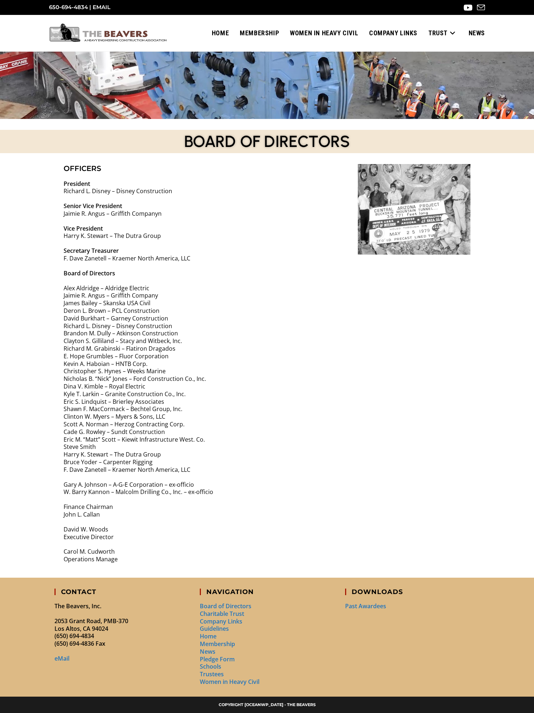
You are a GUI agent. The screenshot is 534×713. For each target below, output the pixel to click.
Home (208, 636)
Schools (210, 666)
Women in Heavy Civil (229, 682)
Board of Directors (225, 606)
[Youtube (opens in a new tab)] (468, 8)
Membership (217, 644)
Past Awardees (365, 606)
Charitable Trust (222, 614)
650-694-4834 (68, 7)
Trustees (212, 674)
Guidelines (214, 629)
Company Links (221, 621)
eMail (101, 7)
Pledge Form (217, 659)
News (207, 652)
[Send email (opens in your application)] (480, 8)
